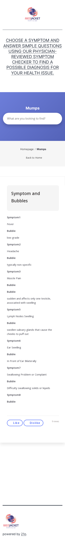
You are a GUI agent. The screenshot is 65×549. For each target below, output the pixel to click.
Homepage (27, 149)
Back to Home (34, 157)
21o (23, 534)
